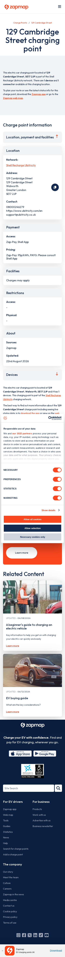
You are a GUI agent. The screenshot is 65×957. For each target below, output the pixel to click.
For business (41, 802)
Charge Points (20, 22)
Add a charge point (13, 854)
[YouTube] (47, 935)
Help (5, 843)
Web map (8, 814)
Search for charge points (15, 848)
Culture (7, 883)
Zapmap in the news (13, 894)
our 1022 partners (22, 433)
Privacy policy (10, 916)
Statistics (8, 831)
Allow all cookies (32, 519)
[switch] (57, 479)
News (6, 837)
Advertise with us (41, 820)
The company (12, 864)
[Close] (2, 951)
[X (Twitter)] (30, 935)
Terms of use (9, 922)
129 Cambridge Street (41, 22)
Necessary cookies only (32, 537)
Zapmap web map (13, 98)
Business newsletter (42, 826)
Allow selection (32, 528)
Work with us (39, 814)
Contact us (8, 905)
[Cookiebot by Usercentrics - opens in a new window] (48, 418)
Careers (7, 888)
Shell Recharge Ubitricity (21, 165)
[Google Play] (44, 754)
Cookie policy (10, 911)
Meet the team (11, 877)
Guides (6, 826)
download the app (30, 413)
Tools (5, 820)
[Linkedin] (35, 935)
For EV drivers (13, 802)
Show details (48, 510)
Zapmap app (39, 94)
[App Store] (20, 754)
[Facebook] (24, 935)
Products (37, 809)
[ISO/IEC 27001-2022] (32, 771)
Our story (8, 871)
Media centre (10, 900)
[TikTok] (41, 935)
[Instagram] (18, 935)
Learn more (21, 552)
